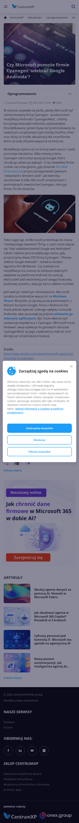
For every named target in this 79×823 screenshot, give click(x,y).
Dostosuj (39, 439)
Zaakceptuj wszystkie (39, 428)
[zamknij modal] (71, 366)
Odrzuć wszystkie (39, 451)
